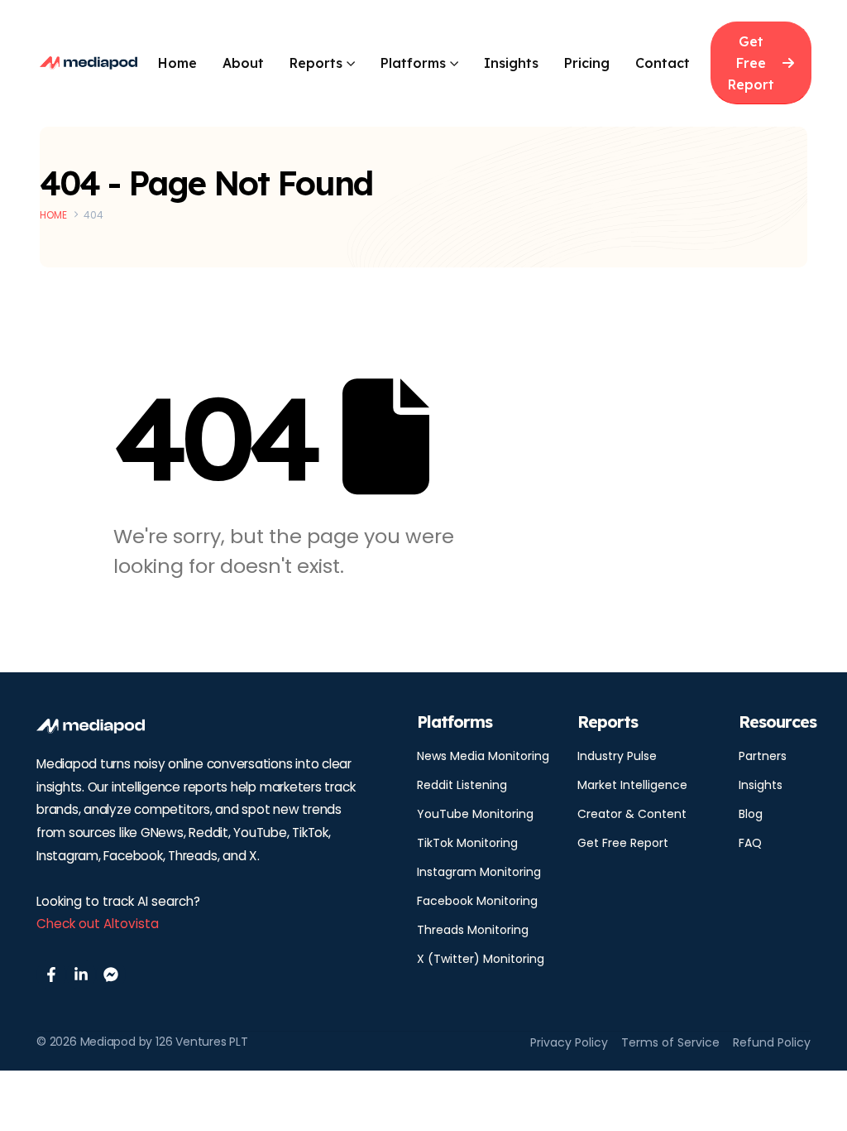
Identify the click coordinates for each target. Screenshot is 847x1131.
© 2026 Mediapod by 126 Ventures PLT (142, 1041)
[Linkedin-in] (81, 974)
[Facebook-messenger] (111, 974)
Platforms (413, 63)
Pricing (587, 63)
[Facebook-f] (51, 974)
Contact (662, 63)
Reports (316, 63)
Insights (511, 63)
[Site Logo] (88, 63)
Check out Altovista (97, 923)
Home (177, 63)
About (243, 63)
